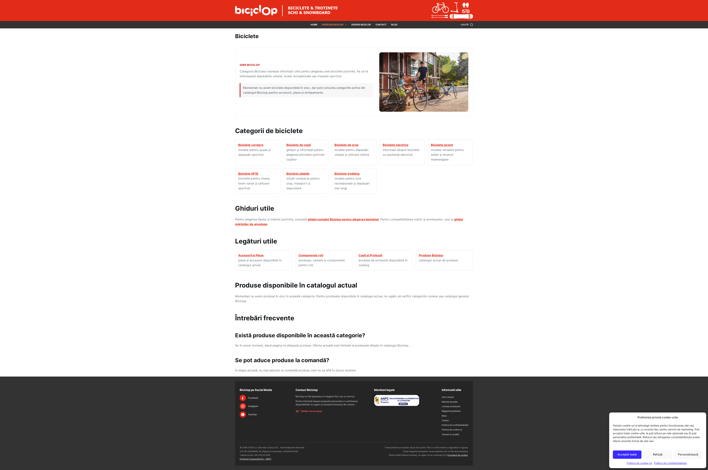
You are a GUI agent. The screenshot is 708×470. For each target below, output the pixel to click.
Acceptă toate (627, 454)
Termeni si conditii (450, 434)
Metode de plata (449, 402)
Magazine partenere (451, 411)
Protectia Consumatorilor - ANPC (255, 459)
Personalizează (688, 454)
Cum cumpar (448, 397)
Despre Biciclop (361, 24)
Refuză (657, 454)
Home (314, 24)
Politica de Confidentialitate (455, 425)
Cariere (445, 420)
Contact (381, 24)
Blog (394, 24)
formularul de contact (457, 455)
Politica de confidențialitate (670, 463)
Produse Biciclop (332, 24)
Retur (444, 416)
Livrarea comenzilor (451, 406)
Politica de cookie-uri (639, 463)
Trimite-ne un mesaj (311, 411)
